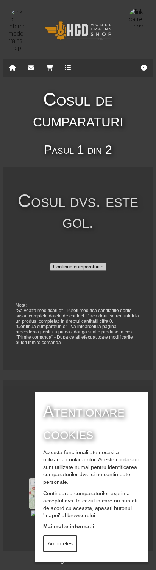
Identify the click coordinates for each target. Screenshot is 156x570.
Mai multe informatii (68, 526)
